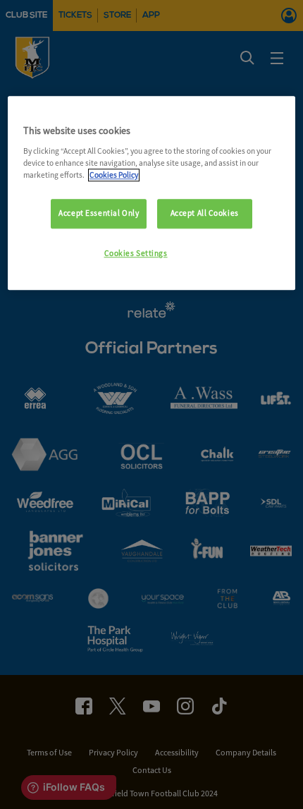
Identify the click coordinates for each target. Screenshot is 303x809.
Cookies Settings (136, 253)
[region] (152, 193)
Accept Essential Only (98, 213)
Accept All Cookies (205, 213)
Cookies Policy (113, 175)
